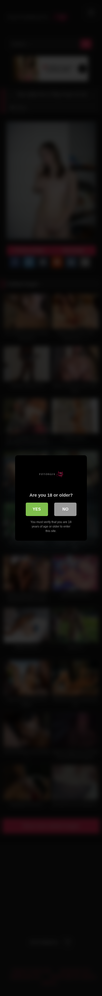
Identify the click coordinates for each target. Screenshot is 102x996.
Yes (37, 509)
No (65, 509)
